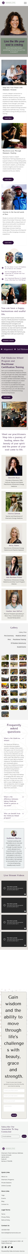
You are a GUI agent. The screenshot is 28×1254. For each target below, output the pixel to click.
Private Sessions (6, 1182)
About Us (4, 1176)
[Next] (25, 848)
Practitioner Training (19, 639)
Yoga (2, 1195)
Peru (9, 639)
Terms (3, 1214)
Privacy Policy (5, 1217)
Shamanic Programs (7, 1179)
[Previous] (2, 848)
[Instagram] (2, 1247)
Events (3, 1198)
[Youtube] (12, 1247)
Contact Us (4, 1204)
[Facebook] (6, 1247)
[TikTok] (9, 1247)
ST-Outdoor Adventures (18, 643)
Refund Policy (5, 1220)
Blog (2, 1201)
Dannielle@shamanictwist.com (11, 1233)
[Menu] (25, 3)
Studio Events (21, 647)
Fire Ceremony (9, 635)
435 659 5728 (5, 1230)
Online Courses (6, 1185)
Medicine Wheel (21, 635)
